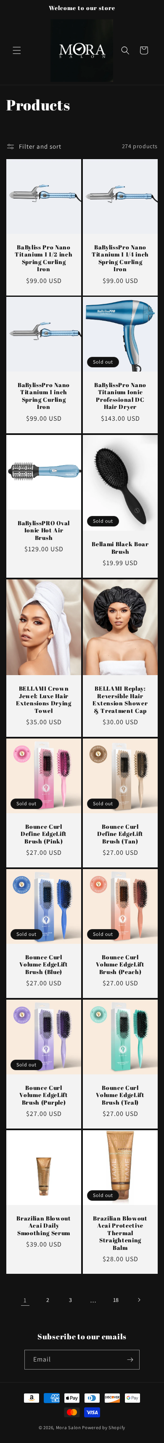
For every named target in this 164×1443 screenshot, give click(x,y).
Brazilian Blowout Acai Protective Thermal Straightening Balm (120, 1233)
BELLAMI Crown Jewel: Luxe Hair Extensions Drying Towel (43, 699)
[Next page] (139, 1300)
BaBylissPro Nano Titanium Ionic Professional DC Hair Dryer (120, 396)
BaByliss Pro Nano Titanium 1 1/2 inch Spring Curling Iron (43, 258)
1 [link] (25, 1300)
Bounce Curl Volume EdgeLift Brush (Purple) (43, 1095)
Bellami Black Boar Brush (120, 547)
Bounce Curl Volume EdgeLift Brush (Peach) (120, 964)
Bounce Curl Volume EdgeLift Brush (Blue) (43, 964)
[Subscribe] (130, 1360)
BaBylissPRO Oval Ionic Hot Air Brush (44, 530)
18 (116, 1300)
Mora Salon (68, 1427)
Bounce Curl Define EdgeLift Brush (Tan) (120, 834)
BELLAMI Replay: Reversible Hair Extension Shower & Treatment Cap (120, 699)
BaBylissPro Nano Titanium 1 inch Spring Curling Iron (44, 396)
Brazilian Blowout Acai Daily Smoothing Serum (43, 1225)
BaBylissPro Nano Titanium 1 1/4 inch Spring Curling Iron (120, 258)
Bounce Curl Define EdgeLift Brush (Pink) (44, 834)
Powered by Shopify (103, 1427)
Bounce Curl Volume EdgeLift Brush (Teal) (120, 1095)
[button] (17, 50)
